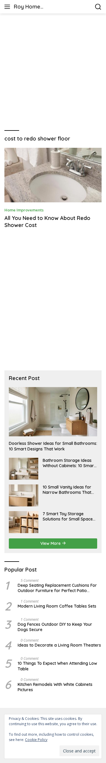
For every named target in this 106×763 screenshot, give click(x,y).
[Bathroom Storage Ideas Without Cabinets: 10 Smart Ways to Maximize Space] (23, 469)
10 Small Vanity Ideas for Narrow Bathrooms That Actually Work (67, 489)
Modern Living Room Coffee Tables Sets (57, 606)
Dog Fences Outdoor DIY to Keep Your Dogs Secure (55, 627)
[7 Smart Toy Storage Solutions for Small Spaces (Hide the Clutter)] (23, 522)
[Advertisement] (53, 72)
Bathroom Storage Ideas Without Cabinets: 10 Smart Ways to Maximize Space (69, 463)
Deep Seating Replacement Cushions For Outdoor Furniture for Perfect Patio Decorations (57, 588)
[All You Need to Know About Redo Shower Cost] (53, 175)
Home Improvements (24, 210)
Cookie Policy (36, 739)
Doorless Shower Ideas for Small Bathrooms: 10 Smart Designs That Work (53, 446)
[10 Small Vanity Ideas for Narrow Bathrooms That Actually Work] (23, 495)
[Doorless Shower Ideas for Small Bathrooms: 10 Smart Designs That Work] (53, 412)
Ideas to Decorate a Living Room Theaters (59, 645)
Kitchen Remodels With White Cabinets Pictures (55, 687)
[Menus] (8, 7)
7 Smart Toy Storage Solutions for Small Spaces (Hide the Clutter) (69, 516)
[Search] (98, 7)
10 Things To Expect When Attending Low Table (57, 666)
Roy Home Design (27, 7)
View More (51, 543)
